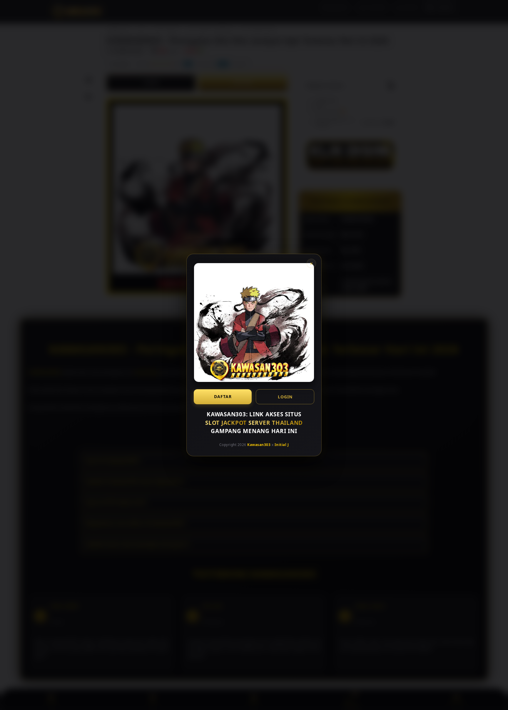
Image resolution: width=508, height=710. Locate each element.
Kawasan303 (258, 444)
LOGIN (285, 397)
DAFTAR (223, 396)
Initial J (282, 444)
